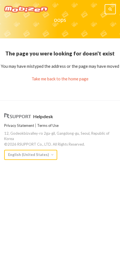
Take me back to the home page (60, 78)
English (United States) (29, 154)
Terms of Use (48, 125)
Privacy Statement (19, 125)
